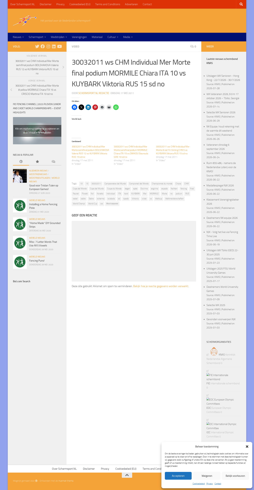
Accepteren (178, 475)
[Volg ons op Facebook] (43, 46)
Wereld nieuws (37, 200)
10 (81, 183)
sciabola (111, 198)
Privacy (209, 483)
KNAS (217, 84)
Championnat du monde (162, 183)
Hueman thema (65, 480)
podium (179, 193)
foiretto (100, 193)
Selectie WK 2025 (215, 305)
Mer (145, 193)
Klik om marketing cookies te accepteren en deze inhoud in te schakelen (37, 130)
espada (164, 188)
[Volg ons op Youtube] (59, 46)
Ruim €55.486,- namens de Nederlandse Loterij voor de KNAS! (221, 167)
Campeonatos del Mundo (115, 183)
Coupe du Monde (114, 188)
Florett (85, 193)
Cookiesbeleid (199, 483)
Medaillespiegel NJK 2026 (220, 185)
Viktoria (135, 198)
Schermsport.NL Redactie (93, 93)
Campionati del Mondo (139, 183)
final (192, 188)
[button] (247, 446)
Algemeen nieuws (38, 170)
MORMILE (154, 193)
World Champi (79, 203)
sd (119, 198)
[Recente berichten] (21, 162)
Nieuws (17, 37)
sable (83, 198)
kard (126, 193)
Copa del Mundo (97, 188)
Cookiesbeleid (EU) (79, 4)
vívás (144, 198)
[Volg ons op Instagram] (48, 46)
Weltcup (158, 198)
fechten (174, 188)
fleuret (76, 193)
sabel (75, 198)
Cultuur (111, 37)
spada (126, 198)
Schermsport (36, 37)
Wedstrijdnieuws (38, 174)
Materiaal (97, 37)
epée (135, 188)
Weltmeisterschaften (174, 198)
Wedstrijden (57, 37)
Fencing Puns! (37, 260)
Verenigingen (79, 37)
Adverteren (131, 4)
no (171, 193)
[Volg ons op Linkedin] (54, 46)
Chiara (178, 183)
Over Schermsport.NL (22, 4)
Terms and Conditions (107, 4)
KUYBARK (135, 193)
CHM (186, 183)
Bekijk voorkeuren (235, 475)
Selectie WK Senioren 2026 (220, 112)
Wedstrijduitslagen (39, 178)
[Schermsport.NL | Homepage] (25, 21)
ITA (119, 193)
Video (75, 46)
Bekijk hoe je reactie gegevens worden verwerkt (160, 286)
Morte (164, 193)
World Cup (92, 203)
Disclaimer (45, 4)
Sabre (91, 198)
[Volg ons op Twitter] (37, 46)
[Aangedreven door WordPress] (36, 481)
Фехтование (112, 203)
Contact (218, 483)
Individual (111, 193)
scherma (100, 198)
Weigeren (207, 475)
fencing (184, 188)
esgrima (154, 188)
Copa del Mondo (80, 188)
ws (101, 203)
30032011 (96, 183)
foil (92, 193)
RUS (187, 193)
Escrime (144, 188)
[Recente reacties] (53, 162)
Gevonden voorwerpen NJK (221, 319)
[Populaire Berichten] (37, 162)
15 (87, 183)
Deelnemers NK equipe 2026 (222, 217)
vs (151, 198)
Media (126, 37)
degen (127, 188)
